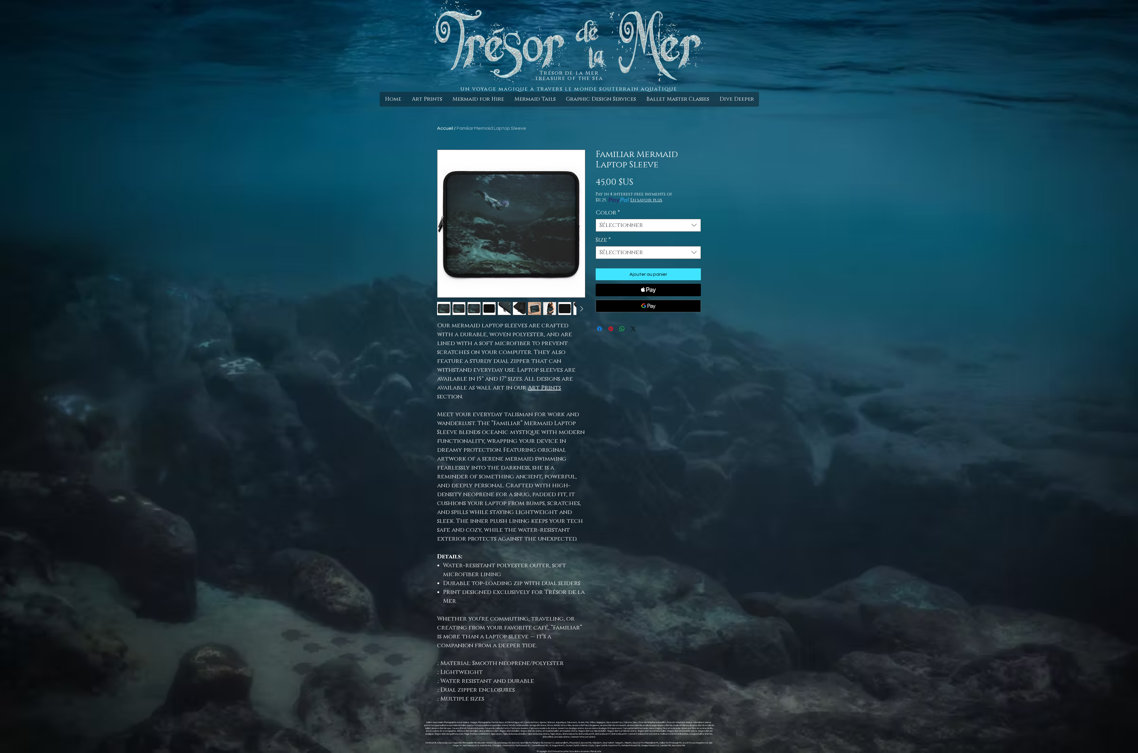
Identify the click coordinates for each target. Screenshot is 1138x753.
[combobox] (648, 225)
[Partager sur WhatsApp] (622, 328)
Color (608, 213)
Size (603, 240)
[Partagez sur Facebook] (599, 328)
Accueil (445, 128)
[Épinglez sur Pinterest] (610, 328)
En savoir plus (646, 200)
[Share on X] (633, 328)
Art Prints (544, 388)
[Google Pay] (648, 306)
